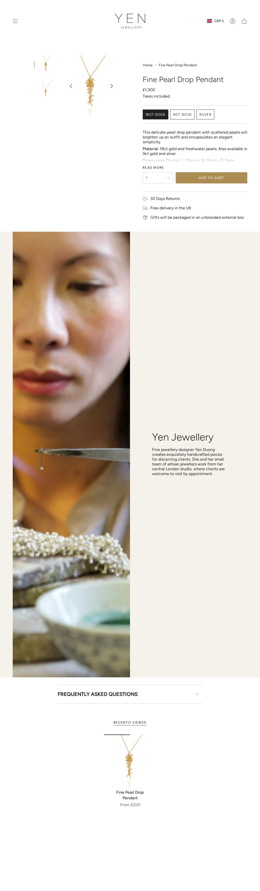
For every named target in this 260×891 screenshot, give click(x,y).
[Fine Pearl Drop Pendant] (130, 760)
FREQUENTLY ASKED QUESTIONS (98, 694)
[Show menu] (15, 21)
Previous (71, 86)
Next (112, 86)
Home (148, 65)
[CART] (244, 21)
